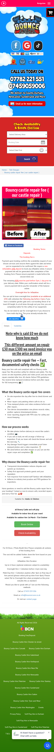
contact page (31, 599)
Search (27, 159)
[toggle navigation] (49, 3)
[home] (3, 3)
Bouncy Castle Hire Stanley (40, 681)
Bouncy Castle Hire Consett (14, 648)
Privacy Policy (15, 714)
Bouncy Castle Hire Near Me (27, 668)
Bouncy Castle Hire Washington (22, 707)
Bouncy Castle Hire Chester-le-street (27, 642)
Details (6, 326)
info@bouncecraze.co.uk (30, 595)
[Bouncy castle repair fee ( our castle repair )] (27, 218)
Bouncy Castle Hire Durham (39, 648)
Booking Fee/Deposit (27, 635)
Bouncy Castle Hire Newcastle (27, 674)
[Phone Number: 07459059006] (27, 86)
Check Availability (27, 532)
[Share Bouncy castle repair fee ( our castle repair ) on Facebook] (15, 245)
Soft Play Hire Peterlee (40, 727)
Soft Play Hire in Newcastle (27, 720)
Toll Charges (14, 170)
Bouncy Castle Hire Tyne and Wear (27, 701)
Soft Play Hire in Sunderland (16, 727)
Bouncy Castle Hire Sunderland (27, 688)
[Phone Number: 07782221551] (27, 79)
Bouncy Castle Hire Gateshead (27, 655)
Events (41, 707)
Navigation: (41, 3)
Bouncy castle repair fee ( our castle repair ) (21, 172)
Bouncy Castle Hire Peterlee (15, 681)
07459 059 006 (30, 591)
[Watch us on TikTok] (38, 45)
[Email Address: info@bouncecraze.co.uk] (27, 103)
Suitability (17, 326)
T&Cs (8, 733)
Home (4, 170)
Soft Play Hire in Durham (34, 714)
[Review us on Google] (27, 45)
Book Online (27, 524)
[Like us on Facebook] (16, 45)
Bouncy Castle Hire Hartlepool (27, 661)
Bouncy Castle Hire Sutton (27, 694)
